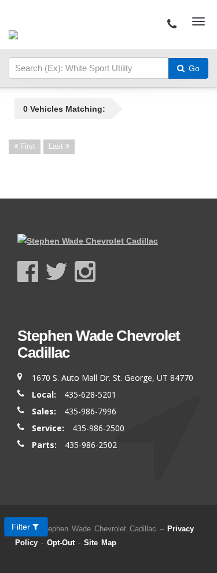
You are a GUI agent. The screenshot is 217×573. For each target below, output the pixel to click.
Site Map (100, 542)
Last (57, 146)
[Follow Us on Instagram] (85, 271)
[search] (89, 68)
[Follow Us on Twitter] (60, 271)
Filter (22, 526)
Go (193, 68)
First (26, 146)
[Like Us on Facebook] (31, 271)
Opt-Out (61, 542)
